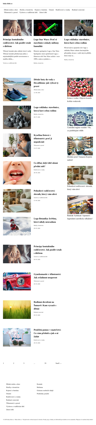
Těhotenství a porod (11, 12)
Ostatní (51, 10)
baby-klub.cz (7, 3)
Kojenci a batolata (41, 10)
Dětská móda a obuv (11, 10)
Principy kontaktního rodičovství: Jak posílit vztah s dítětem (17, 42)
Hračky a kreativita (26, 10)
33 (45, 363)
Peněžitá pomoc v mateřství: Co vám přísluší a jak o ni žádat (47, 333)
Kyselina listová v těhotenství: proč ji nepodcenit (43, 138)
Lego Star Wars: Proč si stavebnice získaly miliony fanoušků (46, 42)
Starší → (59, 363)
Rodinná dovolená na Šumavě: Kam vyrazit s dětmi (45, 305)
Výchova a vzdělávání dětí (28, 12)
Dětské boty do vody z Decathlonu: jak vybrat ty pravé (46, 82)
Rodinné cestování (78, 10)
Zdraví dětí (43, 12)
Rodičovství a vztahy (63, 10)
